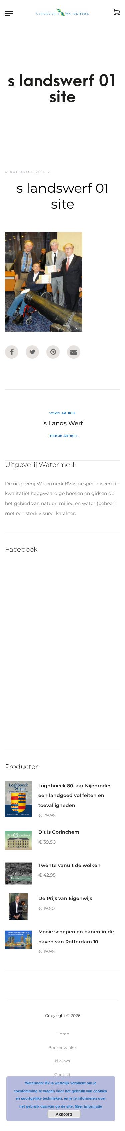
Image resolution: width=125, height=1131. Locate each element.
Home (62, 1033)
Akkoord (64, 1114)
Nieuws (62, 1060)
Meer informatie (88, 1106)
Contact (62, 1074)
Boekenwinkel (62, 1047)
